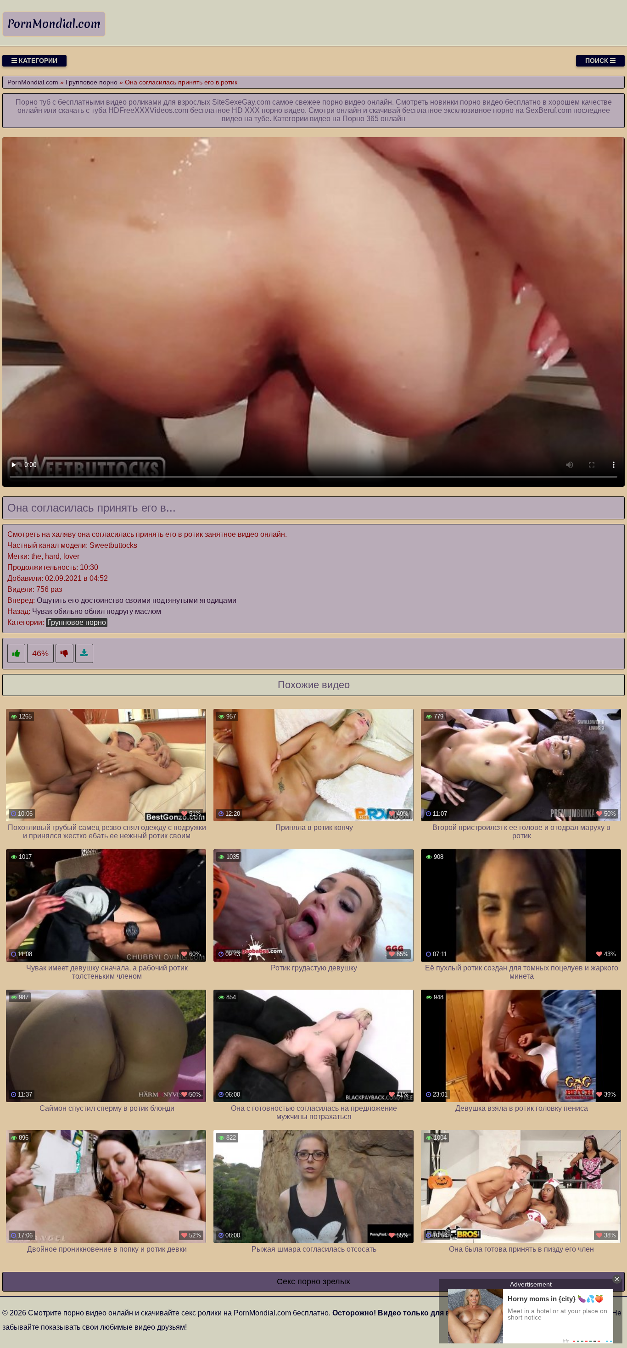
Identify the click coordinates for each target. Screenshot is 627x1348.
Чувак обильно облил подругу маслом (96, 611)
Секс (286, 1281)
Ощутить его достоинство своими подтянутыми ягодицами (136, 600)
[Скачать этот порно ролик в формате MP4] (84, 653)
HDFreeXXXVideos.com (148, 110)
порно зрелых (323, 1281)
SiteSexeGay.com (241, 102)
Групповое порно (76, 622)
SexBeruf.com (548, 110)
